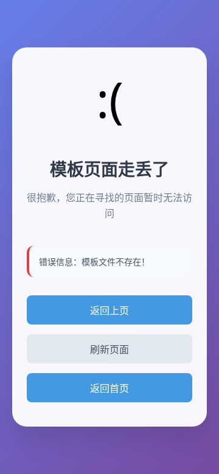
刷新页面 (109, 350)
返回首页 (109, 388)
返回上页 (109, 311)
